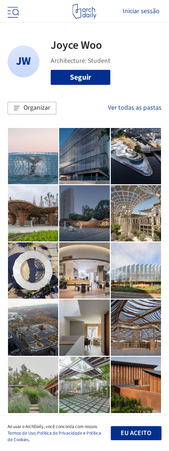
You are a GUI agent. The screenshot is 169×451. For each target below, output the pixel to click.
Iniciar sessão (141, 11)
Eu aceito (136, 433)
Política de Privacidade (59, 433)
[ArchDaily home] (84, 11)
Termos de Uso (21, 433)
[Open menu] (12, 11)
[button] (32, 108)
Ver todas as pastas (134, 108)
